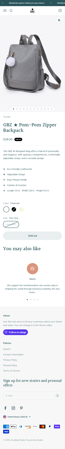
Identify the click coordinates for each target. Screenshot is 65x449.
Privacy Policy (10, 359)
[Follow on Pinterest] (21, 408)
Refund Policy (10, 365)
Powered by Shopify (34, 440)
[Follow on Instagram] (13, 408)
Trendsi (6, 116)
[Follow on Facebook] (5, 408)
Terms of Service (11, 370)
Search (6, 349)
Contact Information (13, 354)
